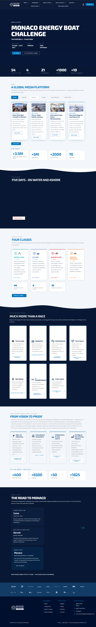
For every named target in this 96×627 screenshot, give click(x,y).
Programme (35, 2)
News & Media (34, 6)
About (25, 2)
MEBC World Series (63, 6)
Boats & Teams (47, 2)
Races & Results (60, 2)
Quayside (71, 2)
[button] (16, 143)
